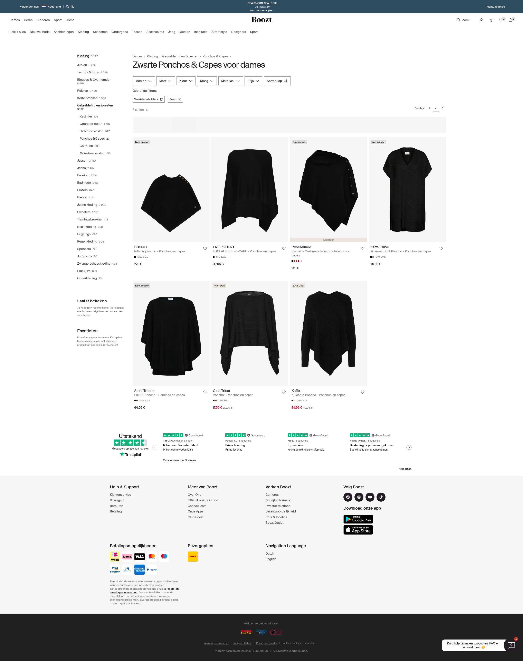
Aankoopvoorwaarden (216, 643)
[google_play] (358, 519)
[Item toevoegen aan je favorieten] (205, 248)
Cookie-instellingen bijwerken (298, 643)
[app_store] (358, 530)
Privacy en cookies (266, 643)
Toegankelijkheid (242, 643)
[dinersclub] (127, 570)
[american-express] (139, 570)
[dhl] (193, 557)
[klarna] (127, 557)
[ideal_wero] (115, 557)
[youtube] (369, 497)
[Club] (491, 20)
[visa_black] (139, 557)
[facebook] (347, 497)
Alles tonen (405, 468)
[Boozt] (261, 20)
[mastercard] (152, 557)
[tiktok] (381, 497)
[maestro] (164, 557)
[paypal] (152, 570)
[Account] (481, 20)
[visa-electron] (115, 570)
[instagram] (358, 497)
